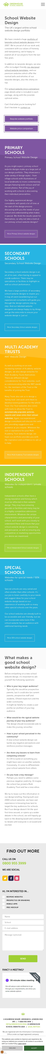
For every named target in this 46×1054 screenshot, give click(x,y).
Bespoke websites (14, 897)
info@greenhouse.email (16, 1024)
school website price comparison (24, 89)
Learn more (22, 1043)
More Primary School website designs (21, 234)
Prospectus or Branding (18, 900)
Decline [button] (12, 1048)
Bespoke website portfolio (21, 119)
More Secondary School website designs (22, 327)
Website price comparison (21, 128)
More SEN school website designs (19, 638)
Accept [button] (34, 1048)
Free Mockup (12, 907)
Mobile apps (11, 904)
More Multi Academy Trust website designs (23, 455)
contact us (25, 107)
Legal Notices (34, 1027)
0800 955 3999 (14, 863)
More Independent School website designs (23, 548)
